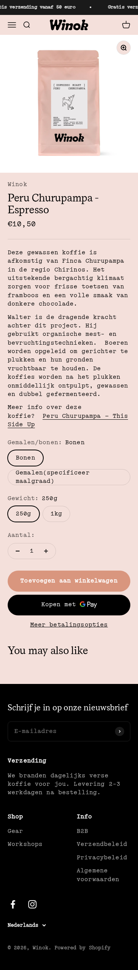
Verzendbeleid (102, 844)
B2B (82, 831)
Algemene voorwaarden (98, 875)
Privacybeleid (102, 857)
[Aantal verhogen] (46, 551)
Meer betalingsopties (69, 624)
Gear (15, 831)
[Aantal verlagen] (17, 551)
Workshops (25, 844)
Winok (17, 184)
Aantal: (21, 535)
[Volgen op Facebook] (13, 904)
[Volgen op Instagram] (32, 904)
